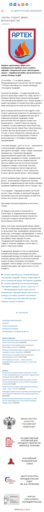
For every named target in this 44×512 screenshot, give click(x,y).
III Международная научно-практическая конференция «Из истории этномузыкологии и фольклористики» (21, 393)
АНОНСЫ (5, 323)
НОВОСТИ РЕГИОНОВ (9, 326)
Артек (23, 286)
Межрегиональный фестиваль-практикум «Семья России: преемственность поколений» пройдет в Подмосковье (19, 401)
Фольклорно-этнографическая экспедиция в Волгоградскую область (18, 356)
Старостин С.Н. (32, 286)
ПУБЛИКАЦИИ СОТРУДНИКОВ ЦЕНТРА (15, 332)
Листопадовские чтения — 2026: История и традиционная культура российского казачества (19, 361)
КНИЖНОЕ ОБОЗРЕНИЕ (10, 329)
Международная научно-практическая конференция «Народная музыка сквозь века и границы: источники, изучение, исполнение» (20, 292)
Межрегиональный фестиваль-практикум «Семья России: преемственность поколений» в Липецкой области (20, 382)
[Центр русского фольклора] (2, 11)
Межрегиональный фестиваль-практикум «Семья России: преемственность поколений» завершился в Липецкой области (20, 375)
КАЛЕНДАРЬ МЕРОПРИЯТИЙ (11, 321)
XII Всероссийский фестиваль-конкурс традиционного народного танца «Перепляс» (21, 351)
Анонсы (24, 277)
